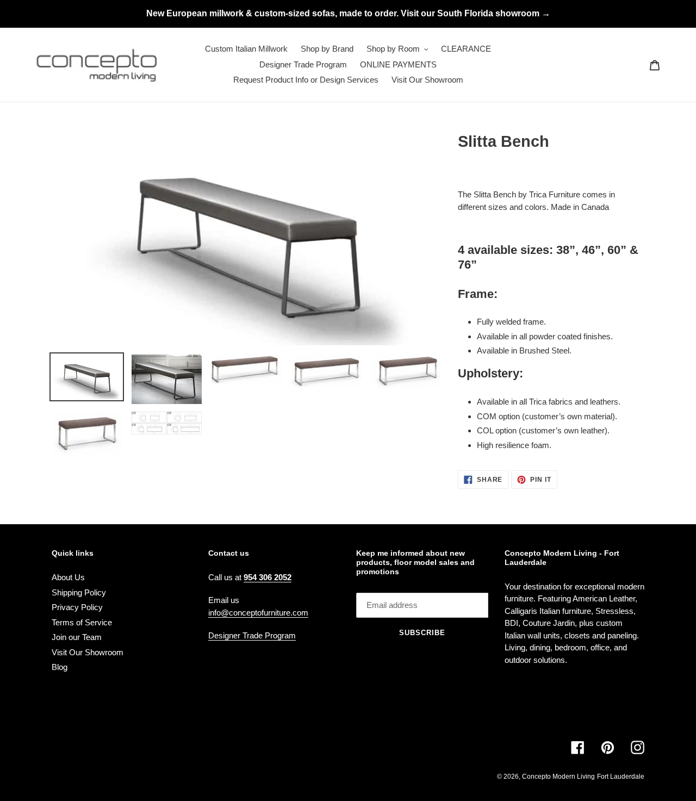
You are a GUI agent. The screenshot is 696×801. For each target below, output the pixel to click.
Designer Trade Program (252, 635)
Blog (59, 667)
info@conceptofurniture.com (258, 612)
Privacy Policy (77, 607)
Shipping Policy (79, 592)
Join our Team (77, 637)
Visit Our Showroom (87, 652)
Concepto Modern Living (558, 776)
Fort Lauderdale (620, 776)
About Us (68, 577)
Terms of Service (82, 622)
